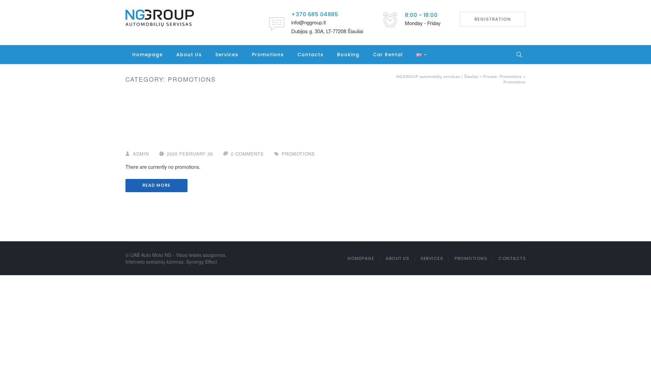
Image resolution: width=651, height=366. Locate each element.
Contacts (310, 54)
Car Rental (388, 54)
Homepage (147, 54)
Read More (156, 185)
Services (226, 54)
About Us (189, 54)
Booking (348, 54)
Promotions (268, 54)
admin (141, 153)
